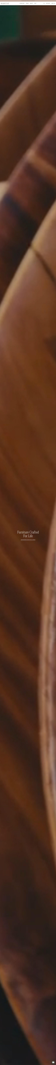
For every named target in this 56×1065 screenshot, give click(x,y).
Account (48, 3)
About (31, 3)
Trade (27, 3)
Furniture (22, 3)
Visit (35, 3)
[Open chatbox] (53, 1062)
